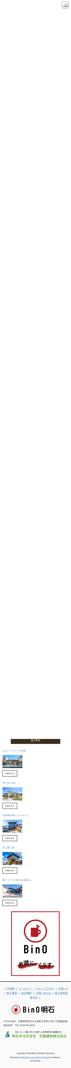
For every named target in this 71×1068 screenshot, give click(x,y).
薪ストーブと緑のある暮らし (17, 880)
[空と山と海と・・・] (12, 798)
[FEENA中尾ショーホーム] (12, 831)
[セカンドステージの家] (12, 766)
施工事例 (11, 993)
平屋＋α (63, 988)
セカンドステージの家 (14, 750)
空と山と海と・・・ (12, 783)
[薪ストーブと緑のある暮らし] (12, 895)
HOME (11, 988)
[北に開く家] (12, 863)
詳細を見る (9, 773)
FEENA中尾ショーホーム (15, 815)
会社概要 (26, 993)
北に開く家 (8, 847)
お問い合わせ (43, 993)
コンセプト (25, 988)
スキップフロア (45, 988)
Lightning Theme (41, 1057)
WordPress (26, 1057)
